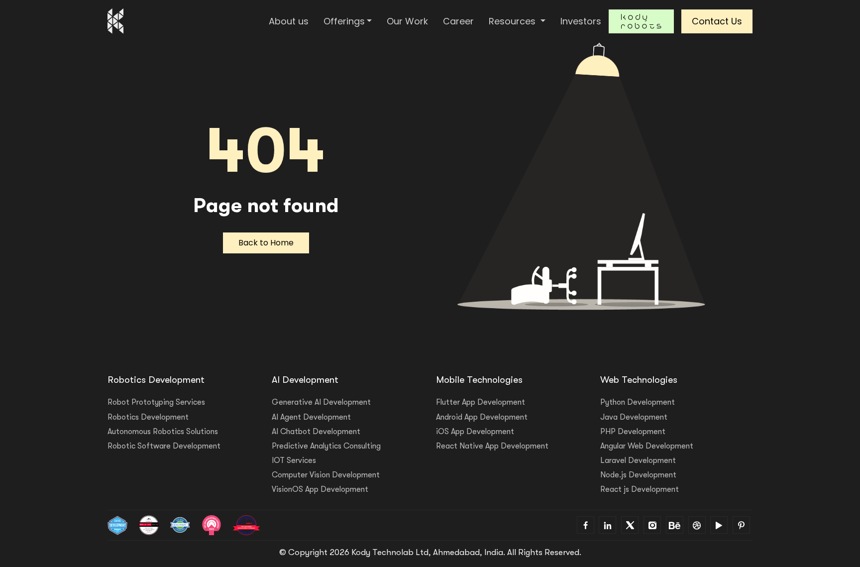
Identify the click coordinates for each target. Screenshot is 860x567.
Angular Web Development (646, 446)
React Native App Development (492, 446)
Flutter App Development (480, 402)
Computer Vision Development (326, 474)
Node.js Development (638, 474)
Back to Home (266, 242)
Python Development (637, 402)
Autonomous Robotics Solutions (163, 431)
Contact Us (717, 21)
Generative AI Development (321, 402)
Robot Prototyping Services (156, 402)
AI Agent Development (311, 417)
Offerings (344, 21)
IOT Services (294, 460)
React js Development (639, 489)
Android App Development (482, 417)
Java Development (633, 417)
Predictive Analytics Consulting (326, 446)
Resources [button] (513, 21)
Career (458, 21)
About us (289, 21)
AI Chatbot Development (316, 431)
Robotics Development (148, 417)
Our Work (407, 21)
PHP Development (632, 431)
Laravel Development (638, 460)
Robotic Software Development (164, 446)
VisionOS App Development (320, 489)
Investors (580, 21)
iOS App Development (475, 431)
